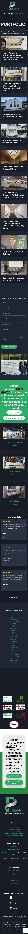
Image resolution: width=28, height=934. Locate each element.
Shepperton (14, 651)
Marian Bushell (7, 558)
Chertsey (14, 623)
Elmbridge (14, 630)
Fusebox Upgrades (14, 472)
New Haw (14, 647)
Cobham (14, 626)
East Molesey (14, 628)
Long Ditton (14, 643)
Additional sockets (14, 826)
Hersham (14, 638)
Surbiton (14, 652)
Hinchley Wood (14, 639)
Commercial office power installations (14, 833)
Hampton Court (14, 636)
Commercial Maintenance (14, 829)
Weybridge (14, 662)
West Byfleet (14, 658)
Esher (14, 632)
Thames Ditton (14, 654)
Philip (4, 533)
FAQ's (14, 874)
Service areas (14, 883)
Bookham (14, 619)
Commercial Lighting (14, 442)
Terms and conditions (14, 870)
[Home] (14, 5)
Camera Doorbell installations (14, 827)
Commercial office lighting (14, 831)
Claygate (14, 625)
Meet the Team (14, 880)
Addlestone (14, 617)
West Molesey (14, 660)
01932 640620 (19, 13)
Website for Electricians (18, 929)
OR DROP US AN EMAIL (15, 418)
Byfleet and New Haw (14, 621)
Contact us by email (14, 849)
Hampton (14, 634)
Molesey (14, 645)
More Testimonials (14, 597)
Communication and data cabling (14, 835)
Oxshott (14, 649)
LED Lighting (14, 501)
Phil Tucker (6, 584)
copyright (10, 926)
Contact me (14, 877)
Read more (14, 445)
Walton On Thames (14, 656)
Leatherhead (14, 641)
